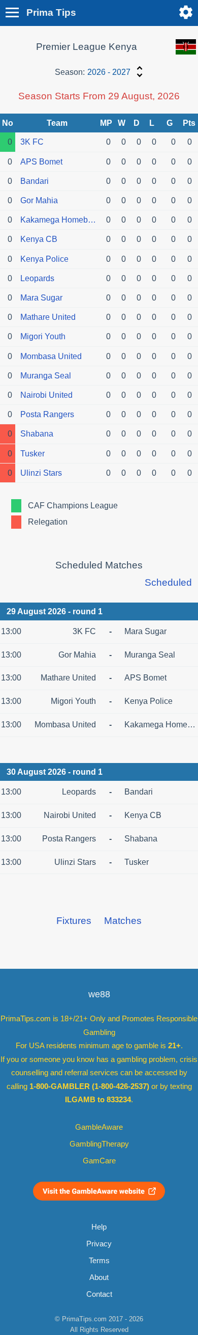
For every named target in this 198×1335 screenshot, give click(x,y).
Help (99, 1227)
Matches (123, 920)
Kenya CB (38, 239)
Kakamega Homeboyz (59, 219)
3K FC (32, 142)
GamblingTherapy (99, 1144)
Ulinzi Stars (41, 473)
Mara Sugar (41, 297)
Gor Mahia (39, 200)
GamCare (99, 1161)
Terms (99, 1261)
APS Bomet (41, 161)
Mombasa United (51, 356)
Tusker (32, 453)
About (99, 1277)
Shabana (36, 433)
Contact (99, 1294)
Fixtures (73, 920)
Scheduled (168, 582)
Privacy (99, 1244)
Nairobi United (46, 395)
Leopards (37, 278)
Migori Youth (42, 336)
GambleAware (99, 1127)
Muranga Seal (45, 375)
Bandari (34, 181)
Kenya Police (44, 259)
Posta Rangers (47, 414)
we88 (99, 994)
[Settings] (186, 12)
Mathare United (48, 317)
